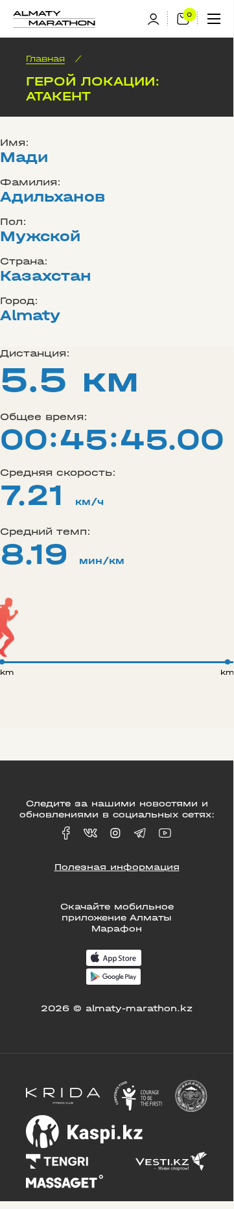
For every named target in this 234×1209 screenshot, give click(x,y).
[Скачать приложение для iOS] (113, 959)
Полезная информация (117, 867)
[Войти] (157, 19)
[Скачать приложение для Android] (113, 977)
